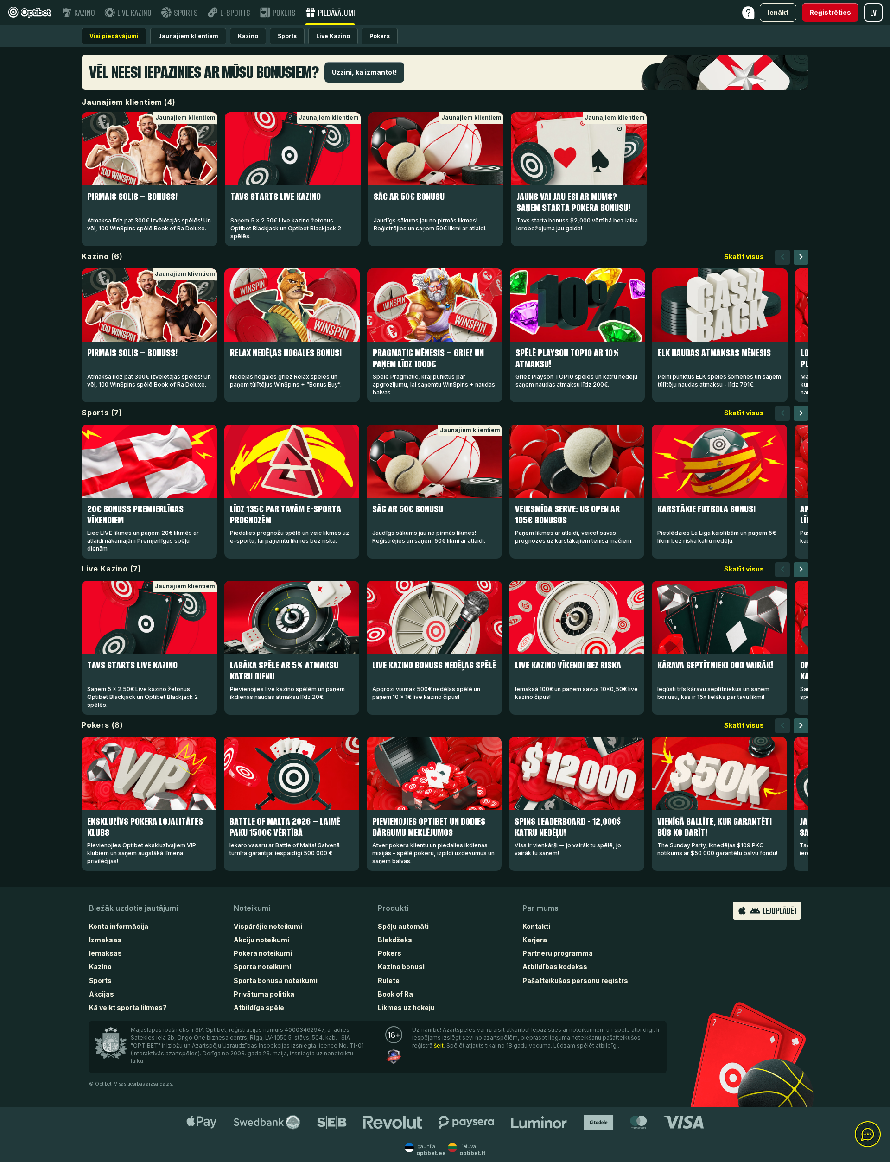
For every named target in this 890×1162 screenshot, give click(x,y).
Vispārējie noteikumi (268, 926)
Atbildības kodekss (554, 967)
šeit (439, 1045)
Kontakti (536, 926)
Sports (100, 980)
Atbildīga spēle (259, 1007)
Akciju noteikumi (261, 940)
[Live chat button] (868, 1134)
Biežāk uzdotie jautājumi (133, 908)
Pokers (389, 953)
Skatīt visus (744, 256)
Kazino (100, 967)
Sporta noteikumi (262, 967)
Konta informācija (118, 926)
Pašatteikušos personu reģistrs (575, 980)
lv (873, 12)
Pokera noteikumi (263, 953)
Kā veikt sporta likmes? (128, 1007)
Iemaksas (105, 953)
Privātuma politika (264, 994)
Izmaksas (105, 940)
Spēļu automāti (403, 926)
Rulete (389, 980)
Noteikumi (252, 908)
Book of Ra (395, 994)
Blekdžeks (395, 940)
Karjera (534, 940)
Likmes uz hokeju (406, 1007)
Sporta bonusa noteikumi (276, 980)
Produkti (393, 908)
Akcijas (101, 994)
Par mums (540, 908)
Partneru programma (557, 953)
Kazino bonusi (401, 967)
